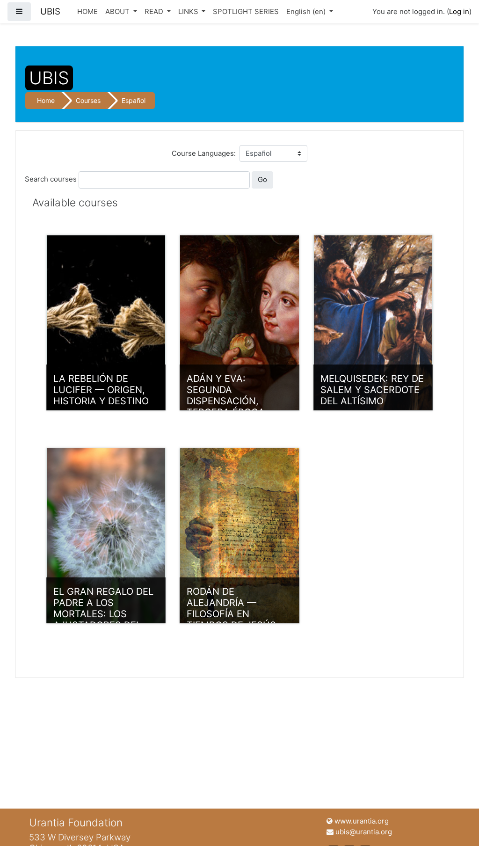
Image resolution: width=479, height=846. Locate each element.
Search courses (51, 179)
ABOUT (118, 11)
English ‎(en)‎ (306, 11)
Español (133, 100)
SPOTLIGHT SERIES (246, 11)
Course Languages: (204, 153)
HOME (87, 11)
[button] (458, 826)
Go (262, 179)
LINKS (189, 11)
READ (155, 11)
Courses (88, 100)
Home (46, 100)
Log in (459, 11)
